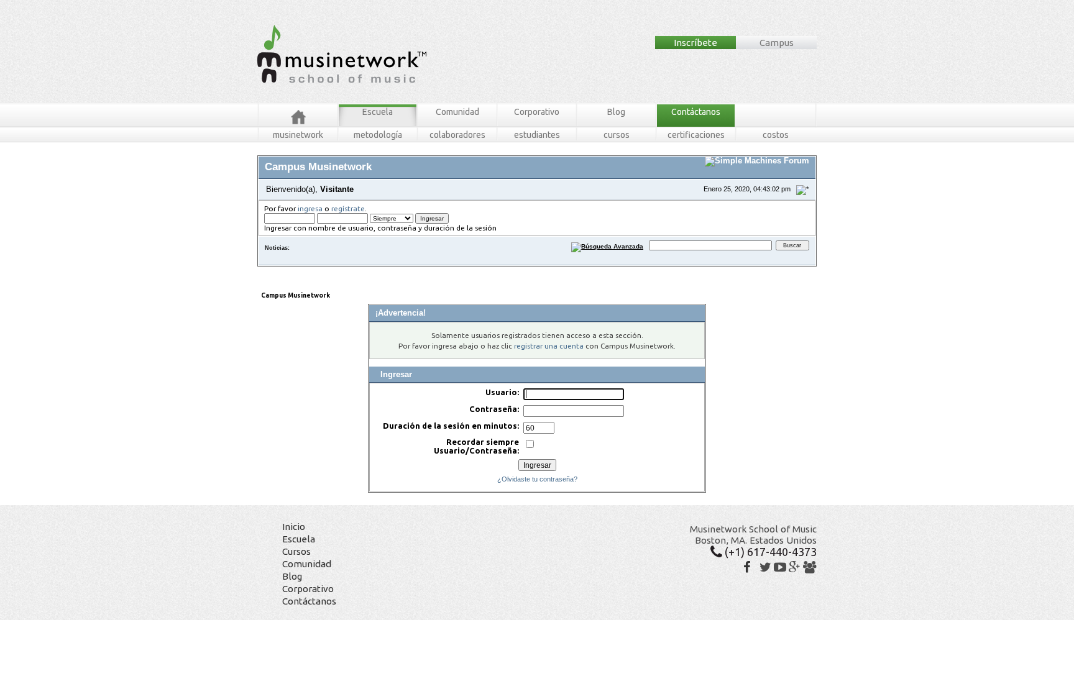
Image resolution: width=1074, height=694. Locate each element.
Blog (616, 112)
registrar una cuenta (549, 346)
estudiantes (537, 135)
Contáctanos (695, 112)
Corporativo (536, 112)
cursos (617, 135)
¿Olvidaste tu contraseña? (537, 479)
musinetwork (298, 135)
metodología (378, 135)
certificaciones (696, 135)
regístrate (348, 208)
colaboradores (457, 135)
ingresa (310, 208)
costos (776, 135)
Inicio (293, 526)
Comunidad (457, 112)
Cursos (296, 551)
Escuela (377, 112)
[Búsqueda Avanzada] (607, 245)
